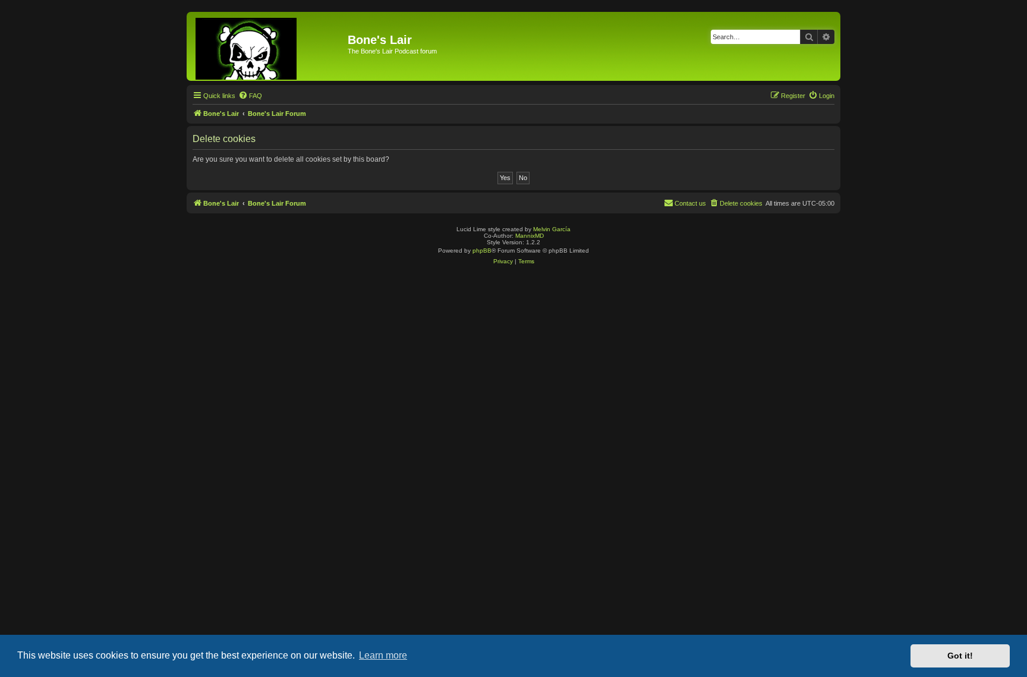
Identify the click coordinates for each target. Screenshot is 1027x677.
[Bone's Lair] (269, 46)
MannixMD (529, 235)
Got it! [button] (960, 655)
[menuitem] (250, 96)
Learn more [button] (383, 655)
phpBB (482, 250)
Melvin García (552, 229)
